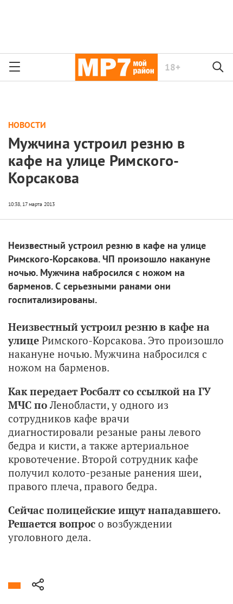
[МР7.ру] (116, 67)
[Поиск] (218, 67)
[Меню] (14, 67)
